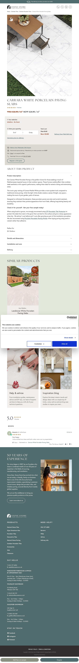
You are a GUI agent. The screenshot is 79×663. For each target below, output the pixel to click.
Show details (68, 337)
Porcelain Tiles (11, 534)
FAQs (42, 534)
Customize (38, 344)
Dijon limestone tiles (13, 530)
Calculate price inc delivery (15, 138)
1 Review (18, 107)
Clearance (10, 553)
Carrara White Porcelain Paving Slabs (38, 442)
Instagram (12, 636)
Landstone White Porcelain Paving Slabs (23, 312)
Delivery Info (44, 540)
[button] (70, 7)
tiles (31, 132)
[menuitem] (15, 527)
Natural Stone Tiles (13, 527)
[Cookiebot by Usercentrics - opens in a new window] (68, 317)
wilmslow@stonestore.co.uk (16, 595)
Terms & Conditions (45, 649)
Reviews (43, 530)
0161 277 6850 (27, 156)
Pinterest (12, 640)
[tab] (11, 426)
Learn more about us (16, 500)
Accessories (10, 547)
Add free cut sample (19, 660)
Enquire (59, 660)
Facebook (12, 633)
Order (11, 153)
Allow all (64, 344)
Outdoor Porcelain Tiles (14, 543)
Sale (8, 550)
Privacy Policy (32, 649)
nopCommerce (42, 654)
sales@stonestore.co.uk (15, 567)
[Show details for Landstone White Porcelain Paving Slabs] (23, 285)
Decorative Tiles (12, 537)
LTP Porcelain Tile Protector (55, 211)
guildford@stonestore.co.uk (17, 616)
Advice (43, 537)
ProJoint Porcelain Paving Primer (36, 218)
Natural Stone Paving (13, 540)
